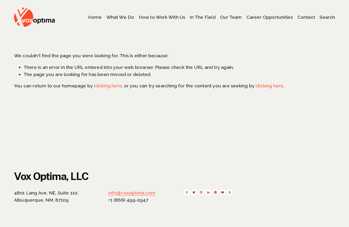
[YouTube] (222, 192)
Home (95, 17)
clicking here (108, 86)
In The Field (202, 17)
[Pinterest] (215, 192)
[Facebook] (187, 192)
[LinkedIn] (208, 192)
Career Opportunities (269, 17)
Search (327, 17)
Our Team (231, 17)
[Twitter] (194, 192)
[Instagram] (201, 192)
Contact (306, 17)
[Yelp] (229, 192)
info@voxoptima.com (131, 193)
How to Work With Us (162, 17)
